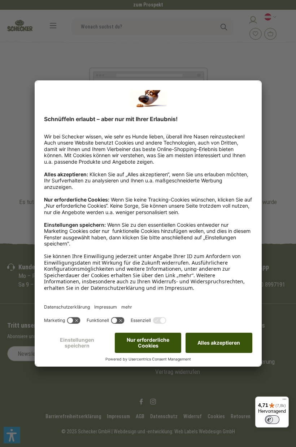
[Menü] (284, 401)
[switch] (272, 419)
